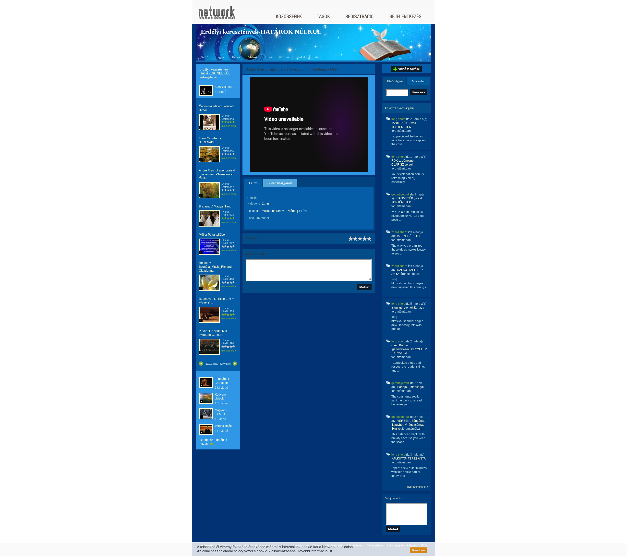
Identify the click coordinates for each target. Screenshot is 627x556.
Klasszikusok (223, 87)
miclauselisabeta (231, 125)
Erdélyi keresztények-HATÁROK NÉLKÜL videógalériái (214, 73)
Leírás (253, 183)
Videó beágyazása (280, 183)
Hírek (269, 57)
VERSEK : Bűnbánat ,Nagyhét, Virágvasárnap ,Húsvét (407, 424)
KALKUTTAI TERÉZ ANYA (408, 458)
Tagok (220, 57)
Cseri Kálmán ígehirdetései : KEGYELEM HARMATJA (409, 349)
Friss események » (417, 486)
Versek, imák (223, 426)
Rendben (418, 550)
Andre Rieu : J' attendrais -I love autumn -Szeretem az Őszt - (217, 174)
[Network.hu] (217, 15)
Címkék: (252, 198)
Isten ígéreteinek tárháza (407, 307)
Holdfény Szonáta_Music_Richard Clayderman (215, 266)
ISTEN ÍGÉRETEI (408, 236)
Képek (236, 57)
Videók (253, 57)
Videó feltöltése (409, 69)
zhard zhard (399, 232)
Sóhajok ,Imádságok (410, 387)
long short (398, 119)
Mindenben (418, 81)
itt (330, 551)
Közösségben (395, 81)
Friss (317, 57)
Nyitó (204, 57)
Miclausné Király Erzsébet (279, 211)
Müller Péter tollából (212, 234)
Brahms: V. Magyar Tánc (215, 206)
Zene (265, 203)
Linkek (301, 57)
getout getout (400, 194)
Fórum (284, 57)
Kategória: (254, 203)
